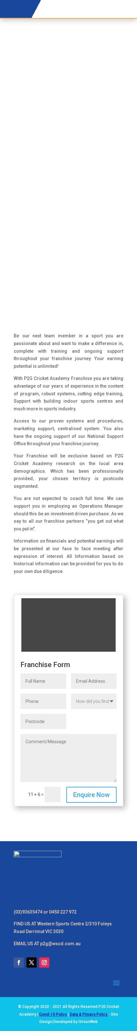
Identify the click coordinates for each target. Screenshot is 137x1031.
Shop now (108, 4)
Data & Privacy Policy (89, 1014)
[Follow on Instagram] (44, 962)
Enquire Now (91, 795)
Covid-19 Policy (53, 1014)
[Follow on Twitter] (31, 962)
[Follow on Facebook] (19, 962)
